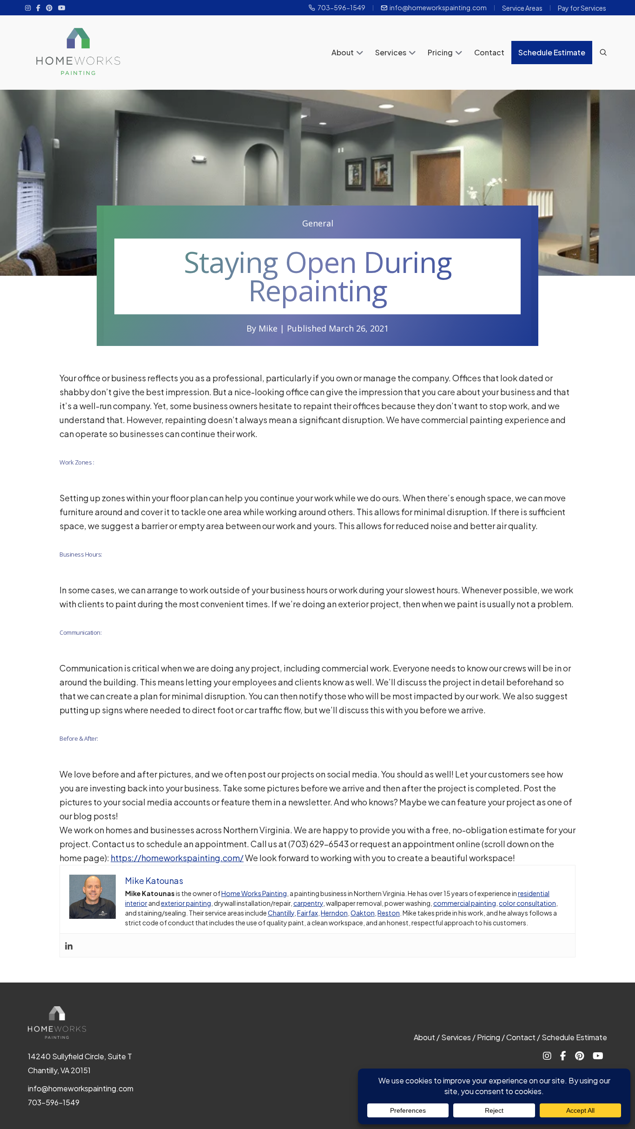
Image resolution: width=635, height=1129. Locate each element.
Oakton (363, 913)
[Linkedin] (69, 945)
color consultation (527, 903)
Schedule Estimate (551, 52)
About (342, 52)
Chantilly (281, 913)
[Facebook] (38, 7)
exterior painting (186, 903)
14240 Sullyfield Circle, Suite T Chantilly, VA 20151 (80, 1063)
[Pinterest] (49, 7)
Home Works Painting (254, 893)
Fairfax (307, 913)
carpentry (308, 903)
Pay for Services (582, 8)
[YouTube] (62, 7)
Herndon (334, 913)
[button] (360, 53)
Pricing (440, 52)
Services (390, 52)
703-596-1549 (341, 7)
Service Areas (522, 8)
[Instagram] (28, 7)
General (317, 223)
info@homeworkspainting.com (438, 7)
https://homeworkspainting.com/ (177, 857)
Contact (489, 52)
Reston (388, 913)
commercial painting (464, 903)
